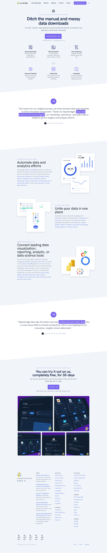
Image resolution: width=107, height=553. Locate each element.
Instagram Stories (27, 178)
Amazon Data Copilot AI (42, 475)
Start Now (52, 387)
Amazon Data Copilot (80, 475)
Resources (76, 507)
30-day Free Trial (79, 3)
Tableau (19, 275)
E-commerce (77, 485)
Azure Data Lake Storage (80, 225)
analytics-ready (29, 170)
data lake (41, 183)
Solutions (53, 3)
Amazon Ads (58, 480)
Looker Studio (44, 272)
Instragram (58, 490)
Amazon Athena (72, 227)
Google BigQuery (60, 227)
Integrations (58, 510)
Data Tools (58, 515)
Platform (46, 3)
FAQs (75, 512)
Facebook (37, 178)
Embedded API (78, 488)
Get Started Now (52, 36)
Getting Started (78, 499)
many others (27, 279)
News (75, 510)
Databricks (76, 222)
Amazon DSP (58, 483)
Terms (75, 544)
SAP (26, 277)
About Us (76, 515)
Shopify (27, 181)
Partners (61, 3)
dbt (34, 277)
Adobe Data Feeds (23, 183)
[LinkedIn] (20, 481)
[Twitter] (18, 481)
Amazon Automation (79, 478)
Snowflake (69, 225)
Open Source (58, 517)
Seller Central (59, 475)
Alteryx (30, 277)
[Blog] (22, 481)
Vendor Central (59, 478)
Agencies (76, 480)
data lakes (58, 220)
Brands (76, 483)
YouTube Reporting (44, 181)
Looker (37, 275)
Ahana (63, 225)
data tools (41, 261)
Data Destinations (60, 512)
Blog (75, 521)
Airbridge (76, 490)
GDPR (86, 544)
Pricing (68, 3)
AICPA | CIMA (62, 333)
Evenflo (60, 123)
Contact (76, 526)
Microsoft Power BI (28, 275)
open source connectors (24, 176)
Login (88, 3)
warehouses (83, 218)
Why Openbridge (36, 3)
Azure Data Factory (41, 277)
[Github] (25, 481)
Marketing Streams (60, 485)
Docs (75, 524)
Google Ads (33, 181)
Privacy (80, 544)
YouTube (57, 501)
